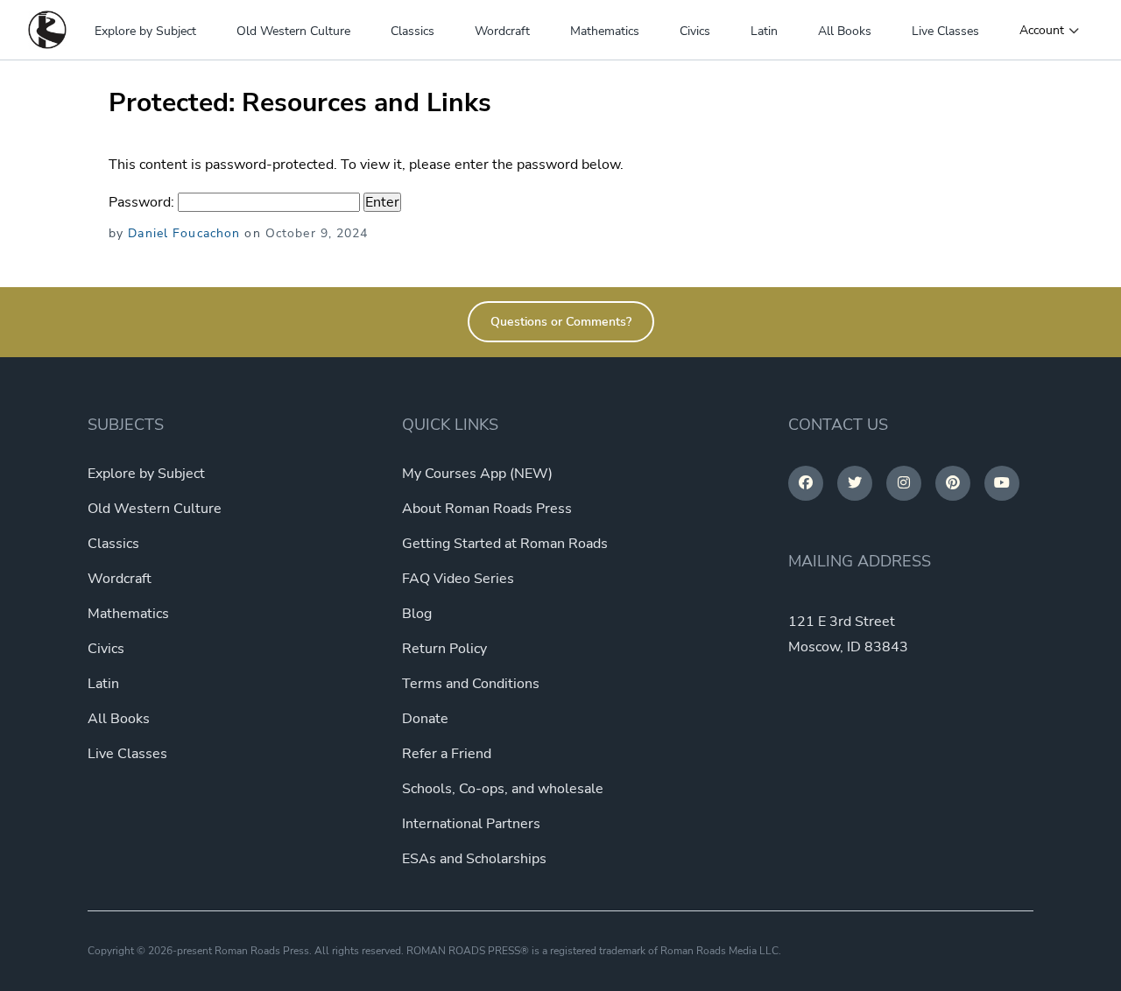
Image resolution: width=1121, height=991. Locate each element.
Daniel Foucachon (184, 233)
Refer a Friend (446, 753)
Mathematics (604, 31)
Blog (417, 613)
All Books (844, 31)
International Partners (471, 823)
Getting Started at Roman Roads (505, 543)
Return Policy (444, 648)
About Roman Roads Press (487, 508)
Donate (425, 718)
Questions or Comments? (560, 321)
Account (1041, 31)
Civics (695, 31)
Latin (764, 31)
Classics (412, 31)
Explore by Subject (145, 31)
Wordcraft (502, 31)
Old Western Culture (293, 31)
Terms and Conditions (470, 683)
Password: (143, 202)
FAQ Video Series (458, 578)
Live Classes (945, 31)
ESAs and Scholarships (474, 858)
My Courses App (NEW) (477, 473)
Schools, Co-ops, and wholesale (502, 788)
